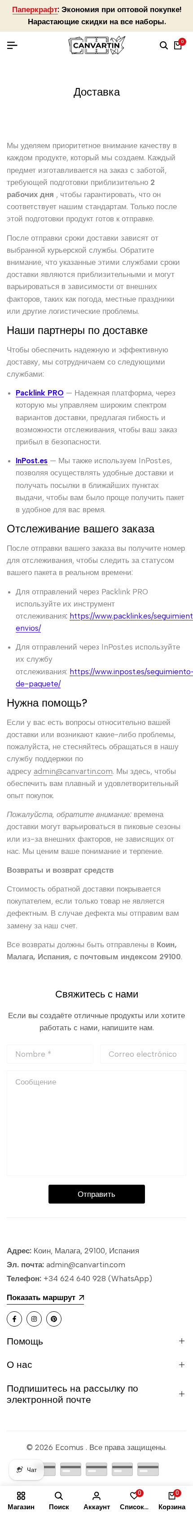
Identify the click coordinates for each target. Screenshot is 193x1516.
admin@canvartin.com (73, 771)
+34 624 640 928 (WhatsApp (95, 1278)
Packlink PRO (40, 392)
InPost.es (32, 460)
